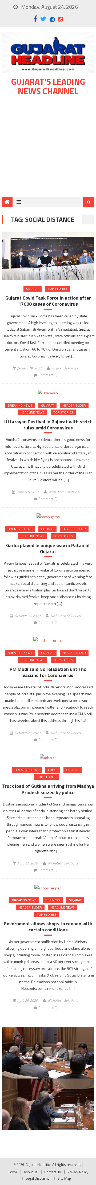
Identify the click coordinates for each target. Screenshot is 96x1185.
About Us (31, 1172)
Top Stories (57, 288)
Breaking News (20, 405)
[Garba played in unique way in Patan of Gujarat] (48, 516)
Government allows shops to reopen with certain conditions (48, 926)
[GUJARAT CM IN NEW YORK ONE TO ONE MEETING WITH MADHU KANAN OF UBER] (48, 1104)
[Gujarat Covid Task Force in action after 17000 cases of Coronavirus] (48, 256)
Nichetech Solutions (64, 492)
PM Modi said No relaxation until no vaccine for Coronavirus (48, 672)
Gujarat (32, 288)
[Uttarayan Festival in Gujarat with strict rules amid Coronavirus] (48, 392)
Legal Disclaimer (38, 1178)
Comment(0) (47, 375)
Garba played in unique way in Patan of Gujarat (48, 548)
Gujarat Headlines (65, 368)
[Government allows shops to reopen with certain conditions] (48, 887)
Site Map (64, 1178)
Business (52, 900)
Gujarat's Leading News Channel (48, 86)
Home (12, 1172)
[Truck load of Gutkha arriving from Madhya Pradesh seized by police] (48, 757)
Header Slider (74, 405)
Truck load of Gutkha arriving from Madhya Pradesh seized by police (48, 789)
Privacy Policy (77, 1172)
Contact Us (52, 1172)
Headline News (33, 412)
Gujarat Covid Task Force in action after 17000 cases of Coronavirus (48, 301)
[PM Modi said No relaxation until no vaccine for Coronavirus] (48, 640)
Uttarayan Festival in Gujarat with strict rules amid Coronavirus (48, 425)
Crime (52, 769)
